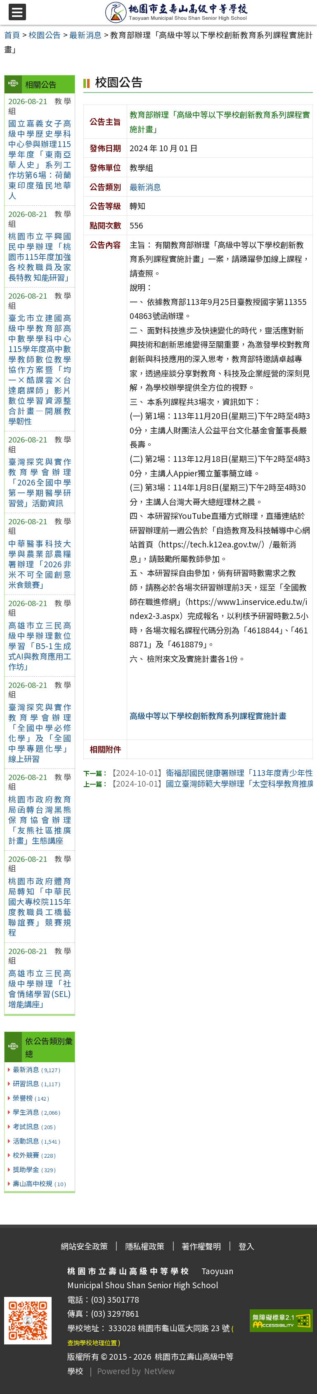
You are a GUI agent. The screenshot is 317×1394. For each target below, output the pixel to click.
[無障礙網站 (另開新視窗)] (281, 1320)
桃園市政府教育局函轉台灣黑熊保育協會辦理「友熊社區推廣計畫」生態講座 (39, 819)
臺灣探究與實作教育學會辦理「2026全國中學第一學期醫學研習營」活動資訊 (39, 482)
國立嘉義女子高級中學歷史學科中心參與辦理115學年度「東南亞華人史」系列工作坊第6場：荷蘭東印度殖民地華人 (39, 159)
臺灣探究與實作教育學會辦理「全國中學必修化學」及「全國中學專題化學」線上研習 (39, 732)
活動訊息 (36, 1141)
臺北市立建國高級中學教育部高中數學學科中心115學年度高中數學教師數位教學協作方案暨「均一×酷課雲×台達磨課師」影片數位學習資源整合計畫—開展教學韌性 (39, 369)
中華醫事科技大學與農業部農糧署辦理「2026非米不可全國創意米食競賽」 (39, 564)
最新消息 (36, 1069)
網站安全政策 (84, 1246)
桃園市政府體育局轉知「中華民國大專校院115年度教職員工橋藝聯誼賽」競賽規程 (39, 906)
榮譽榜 (31, 1098)
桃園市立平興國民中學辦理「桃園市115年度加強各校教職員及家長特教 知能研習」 (39, 256)
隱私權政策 (144, 1246)
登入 (246, 1246)
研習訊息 (36, 1083)
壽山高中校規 (39, 1183)
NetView (159, 1371)
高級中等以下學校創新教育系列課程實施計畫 (208, 715)
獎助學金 (34, 1169)
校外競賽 (34, 1155)
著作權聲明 (201, 1246)
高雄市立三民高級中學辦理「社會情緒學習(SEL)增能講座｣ (39, 988)
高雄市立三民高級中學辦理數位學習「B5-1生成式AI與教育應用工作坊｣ (39, 645)
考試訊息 (34, 1126)
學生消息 (36, 1112)
